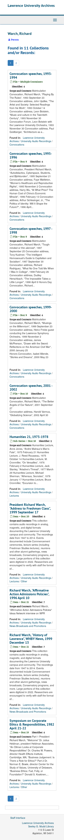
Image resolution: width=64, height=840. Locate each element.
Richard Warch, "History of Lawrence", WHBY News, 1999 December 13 (31, 639)
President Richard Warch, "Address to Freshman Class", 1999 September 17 (30, 508)
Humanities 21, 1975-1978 (29, 437)
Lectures (14, 495)
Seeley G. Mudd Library (41, 826)
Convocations (17, 144)
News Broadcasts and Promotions (28, 626)
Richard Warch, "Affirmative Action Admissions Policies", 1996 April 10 (29, 594)
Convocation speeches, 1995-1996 (31, 155)
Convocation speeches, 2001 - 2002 (31, 387)
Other (24, 581)
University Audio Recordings (36, 141)
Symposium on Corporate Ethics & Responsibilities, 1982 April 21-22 (32, 724)
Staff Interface (17, 817)
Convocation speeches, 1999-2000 (31, 309)
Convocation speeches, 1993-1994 (31, 75)
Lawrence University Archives (31, 5)
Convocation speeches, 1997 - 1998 (31, 230)
